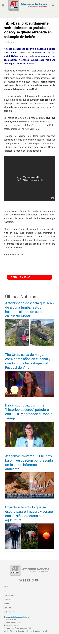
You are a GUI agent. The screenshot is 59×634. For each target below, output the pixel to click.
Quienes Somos (10, 596)
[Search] (53, 5)
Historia (7, 600)
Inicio (6, 592)
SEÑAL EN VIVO (20, 277)
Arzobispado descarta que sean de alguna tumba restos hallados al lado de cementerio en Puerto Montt (29, 309)
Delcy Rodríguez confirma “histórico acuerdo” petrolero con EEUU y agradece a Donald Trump (28, 411)
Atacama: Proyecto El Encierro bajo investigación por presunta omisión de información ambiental (29, 462)
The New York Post (29, 129)
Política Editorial (10, 604)
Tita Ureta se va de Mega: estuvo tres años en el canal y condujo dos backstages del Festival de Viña (27, 361)
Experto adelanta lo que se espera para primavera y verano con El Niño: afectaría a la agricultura (29, 513)
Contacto (7, 608)
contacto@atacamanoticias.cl (17, 617)
